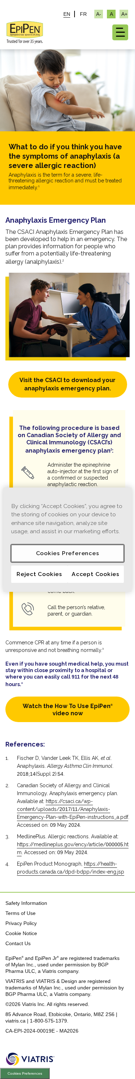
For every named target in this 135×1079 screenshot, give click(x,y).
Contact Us (18, 943)
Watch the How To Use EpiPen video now (68, 710)
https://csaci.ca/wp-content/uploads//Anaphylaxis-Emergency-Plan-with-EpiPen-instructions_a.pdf (72, 809)
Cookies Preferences (25, 1073)
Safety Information (26, 903)
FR (83, 14)
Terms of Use (20, 913)
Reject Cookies (39, 574)
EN (66, 14)
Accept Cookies (96, 574)
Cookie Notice (21, 933)
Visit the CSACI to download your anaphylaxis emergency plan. (67, 384)
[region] (67, 539)
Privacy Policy (21, 923)
